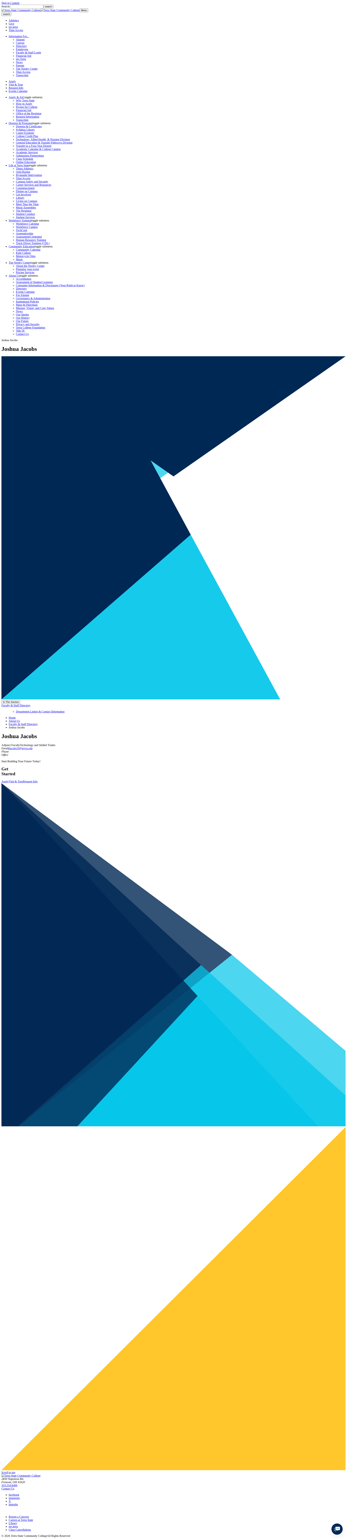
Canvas (20, 42)
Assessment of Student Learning (34, 282)
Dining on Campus (27, 191)
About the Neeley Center (30, 265)
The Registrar (23, 210)
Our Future (22, 321)
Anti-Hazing (23, 171)
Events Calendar (18, 91)
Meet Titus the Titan (27, 204)
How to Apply (24, 103)
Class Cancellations (20, 1529)
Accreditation (23, 278)
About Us (14, 275)
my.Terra (21, 59)
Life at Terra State (19, 165)
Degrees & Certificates (29, 126)
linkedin (13, 1504)
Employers (22, 49)
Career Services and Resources (33, 184)
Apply (12, 81)
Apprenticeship (24, 233)
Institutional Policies (27, 301)
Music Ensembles (26, 207)
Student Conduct (25, 214)
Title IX (20, 330)
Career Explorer (25, 132)
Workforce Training (20, 220)
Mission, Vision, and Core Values (35, 308)
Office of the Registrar (28, 113)
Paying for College (26, 106)
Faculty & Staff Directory (16, 705)
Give (11, 23)
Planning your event (27, 269)
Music (19, 259)
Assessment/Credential (29, 236)
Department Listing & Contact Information (40, 711)
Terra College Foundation (30, 327)
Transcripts (22, 75)
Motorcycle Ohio (25, 256)
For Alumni (22, 295)
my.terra (13, 26)
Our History (23, 317)
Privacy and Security (28, 324)
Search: (5, 6)
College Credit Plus (27, 136)
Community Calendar (28, 249)
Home (12, 717)
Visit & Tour (16, 84)
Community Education (22, 246)
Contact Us (22, 334)
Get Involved (23, 194)
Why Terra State (25, 100)
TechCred (21, 230)
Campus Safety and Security (32, 181)
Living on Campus (26, 201)
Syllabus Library (25, 129)
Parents (20, 65)
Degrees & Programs (21, 123)
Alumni (20, 39)
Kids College (23, 252)
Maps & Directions (27, 304)
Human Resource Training (31, 239)
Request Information (27, 116)
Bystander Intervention (29, 175)
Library (20, 197)
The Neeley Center (27, 68)
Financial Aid (23, 55)
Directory (21, 46)
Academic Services (27, 152)
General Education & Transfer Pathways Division (44, 142)
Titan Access (16, 30)
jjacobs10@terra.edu (20, 748)
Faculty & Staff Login (28, 52)
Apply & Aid (16, 97)
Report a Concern (19, 1516)
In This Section (11, 702)
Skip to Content (10, 3)
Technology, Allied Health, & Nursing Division (43, 139)
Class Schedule (24, 158)
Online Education (26, 162)
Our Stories (22, 314)
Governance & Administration (33, 298)
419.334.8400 (9, 1485)
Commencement (25, 188)
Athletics (14, 20)
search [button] (6, 14)
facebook (14, 1494)
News (19, 62)
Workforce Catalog (27, 227)
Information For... (19, 36)
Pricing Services (25, 272)
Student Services (25, 217)
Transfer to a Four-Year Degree (34, 145)
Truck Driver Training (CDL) (33, 243)
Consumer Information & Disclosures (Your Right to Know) (50, 285)
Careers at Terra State (21, 1520)
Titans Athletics (24, 168)
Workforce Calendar (27, 223)
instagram (14, 1498)
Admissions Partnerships (30, 155)
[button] (33, 97)
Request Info (16, 87)
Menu (84, 10)
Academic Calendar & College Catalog (38, 149)
